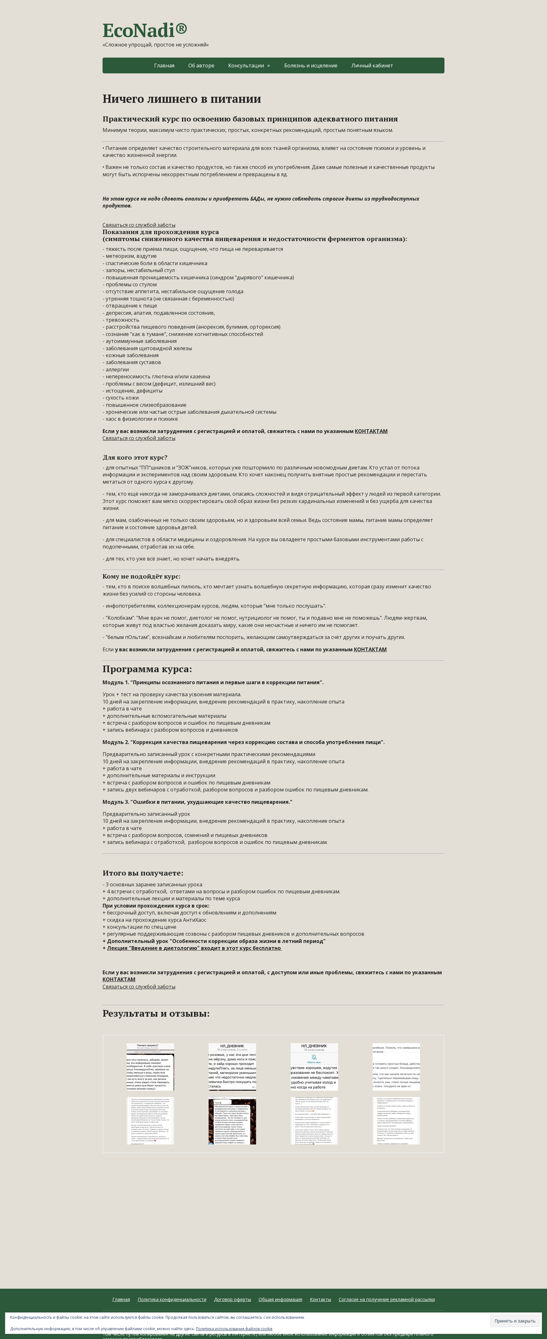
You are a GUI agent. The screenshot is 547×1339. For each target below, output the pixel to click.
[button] (151, 1067)
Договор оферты (232, 1299)
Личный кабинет (372, 65)
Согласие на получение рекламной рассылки (387, 1299)
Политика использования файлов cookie (234, 1328)
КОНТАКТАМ (371, 431)
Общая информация (280, 1299)
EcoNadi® (145, 30)
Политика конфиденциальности (172, 1299)
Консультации (246, 65)
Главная (164, 65)
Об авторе (201, 65)
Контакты (320, 1299)
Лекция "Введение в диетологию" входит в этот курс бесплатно (194, 948)
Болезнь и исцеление (310, 65)
